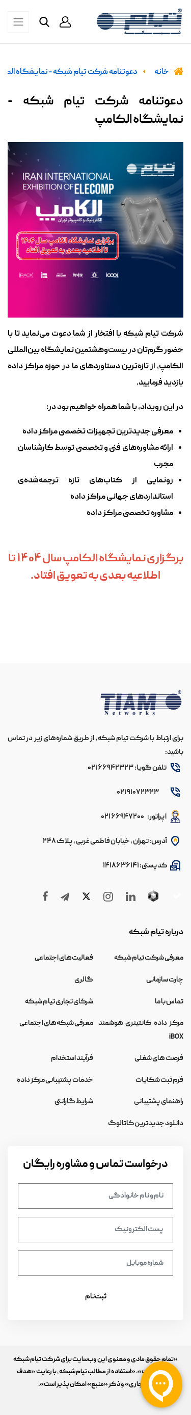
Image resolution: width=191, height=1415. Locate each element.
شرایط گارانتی (73, 1102)
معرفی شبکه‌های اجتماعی (56, 1023)
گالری (83, 980)
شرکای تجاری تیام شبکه (59, 1002)
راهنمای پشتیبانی (158, 1102)
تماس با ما (169, 1002)
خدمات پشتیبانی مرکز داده (55, 1080)
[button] (65, 22)
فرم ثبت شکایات (159, 1080)
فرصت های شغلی (158, 1058)
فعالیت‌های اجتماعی (64, 958)
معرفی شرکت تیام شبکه (148, 958)
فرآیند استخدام (72, 1058)
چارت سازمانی (164, 980)
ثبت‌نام (95, 1297)
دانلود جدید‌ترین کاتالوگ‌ (145, 1124)
